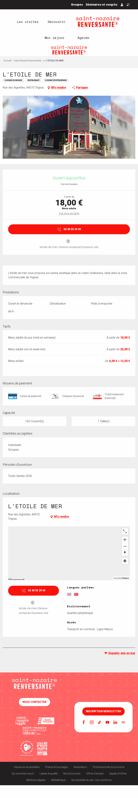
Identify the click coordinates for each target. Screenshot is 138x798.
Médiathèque (58, 780)
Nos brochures (71, 773)
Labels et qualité (49, 773)
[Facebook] (84, 722)
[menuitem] (27, 22)
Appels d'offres (118, 773)
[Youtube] (107, 722)
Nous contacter (34, 702)
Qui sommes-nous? (23, 773)
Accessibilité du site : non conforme (91, 780)
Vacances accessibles (27, 767)
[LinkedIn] (115, 722)
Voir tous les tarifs (69, 213)
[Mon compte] (122, 5)
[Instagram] (92, 722)
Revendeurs (80, 767)
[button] (128, 5)
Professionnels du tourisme (108, 767)
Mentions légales (35, 780)
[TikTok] (100, 722)
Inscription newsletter (103, 711)
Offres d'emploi (95, 773)
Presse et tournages (56, 767)
